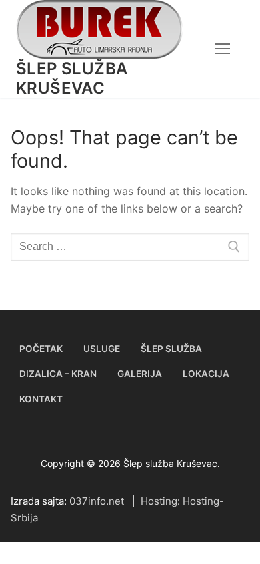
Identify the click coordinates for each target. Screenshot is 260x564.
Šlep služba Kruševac (71, 78)
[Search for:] (130, 247)
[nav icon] (222, 49)
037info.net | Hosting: (126, 501)
